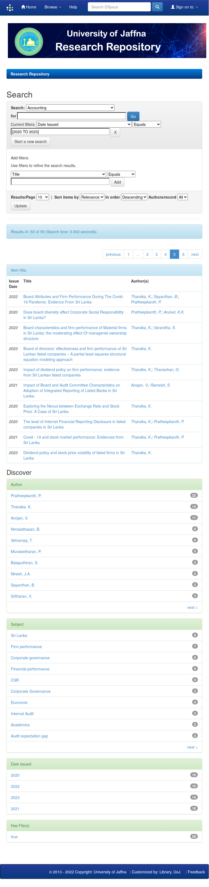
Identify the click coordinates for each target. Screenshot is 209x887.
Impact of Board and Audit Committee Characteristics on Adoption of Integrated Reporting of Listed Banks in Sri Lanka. (71, 390)
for (13, 116)
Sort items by (66, 197)
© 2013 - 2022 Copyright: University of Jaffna (88, 871)
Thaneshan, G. (167, 369)
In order (112, 197)
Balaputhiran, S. (24, 562)
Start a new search (30, 141)
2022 (15, 786)
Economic (19, 702)
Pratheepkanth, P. (146, 302)
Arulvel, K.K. (174, 312)
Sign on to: (185, 7)
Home (30, 7)
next (195, 254)
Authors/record (162, 197)
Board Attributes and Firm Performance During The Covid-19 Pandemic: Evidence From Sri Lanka (73, 299)
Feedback (196, 871)
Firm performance (26, 646)
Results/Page (23, 197)
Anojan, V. (139, 385)
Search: (18, 107)
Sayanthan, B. (166, 296)
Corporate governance (30, 657)
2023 (15, 797)
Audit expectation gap (29, 736)
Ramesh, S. (161, 385)
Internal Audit (22, 713)
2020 (15, 775)
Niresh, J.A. (21, 573)
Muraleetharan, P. (26, 551)
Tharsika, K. (141, 296)
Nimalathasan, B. (25, 529)
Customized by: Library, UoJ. (156, 871)
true (14, 836)
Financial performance (30, 669)
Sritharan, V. (21, 596)
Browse (51, 7)
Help (73, 7)
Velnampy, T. (22, 540)
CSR (15, 680)
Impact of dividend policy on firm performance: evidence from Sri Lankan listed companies (71, 372)
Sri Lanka (19, 635)
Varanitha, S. (165, 327)
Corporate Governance (31, 691)
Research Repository (30, 74)
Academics (20, 724)
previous (113, 254)
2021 (15, 808)
